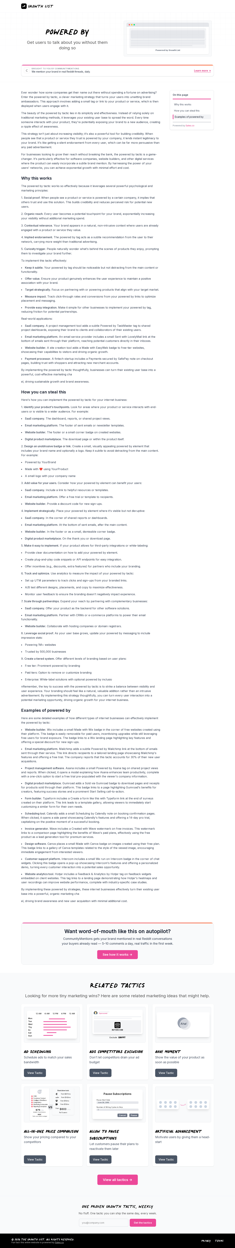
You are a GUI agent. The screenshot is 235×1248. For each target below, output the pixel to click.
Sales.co (190, 125)
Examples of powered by (189, 116)
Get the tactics (143, 1222)
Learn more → (202, 70)
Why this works (182, 104)
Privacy (206, 1240)
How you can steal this (187, 110)
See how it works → (117, 954)
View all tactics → (117, 1180)
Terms (219, 1240)
